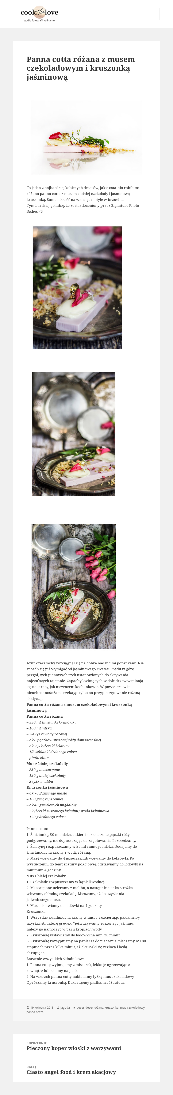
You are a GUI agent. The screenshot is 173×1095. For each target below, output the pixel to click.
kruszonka (112, 1007)
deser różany (94, 1007)
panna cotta (35, 1012)
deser (80, 1007)
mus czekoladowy (132, 1007)
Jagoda (65, 1007)
